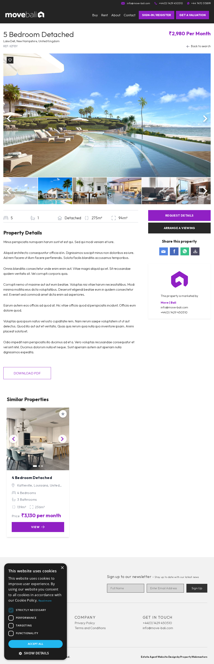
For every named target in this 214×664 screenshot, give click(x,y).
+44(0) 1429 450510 (174, 312)
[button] (35, 653)
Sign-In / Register (156, 15)
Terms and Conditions (90, 628)
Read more (45, 600)
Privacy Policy (85, 623)
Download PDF (27, 373)
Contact (129, 15)
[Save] (10, 60)
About (115, 15)
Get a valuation (192, 15)
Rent (104, 15)
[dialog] (35, 611)
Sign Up (197, 588)
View (35, 527)
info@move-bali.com (174, 307)
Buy (95, 15)
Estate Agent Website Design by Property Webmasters (174, 656)
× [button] (62, 567)
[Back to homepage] (24, 15)
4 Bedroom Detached (32, 477)
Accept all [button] (35, 644)
